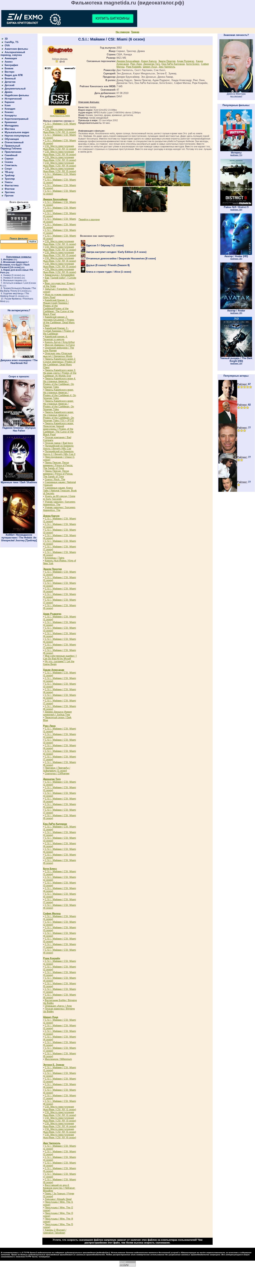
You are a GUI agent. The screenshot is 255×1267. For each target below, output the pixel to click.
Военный (10, 78)
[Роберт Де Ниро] (227, 491)
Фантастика (11, 185)
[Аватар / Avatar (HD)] (236, 254)
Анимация (11, 58)
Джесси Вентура (236, 94)
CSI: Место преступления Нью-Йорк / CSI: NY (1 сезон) (59, 130)
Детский (9, 85)
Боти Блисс (50, 868)
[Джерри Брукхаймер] (227, 452)
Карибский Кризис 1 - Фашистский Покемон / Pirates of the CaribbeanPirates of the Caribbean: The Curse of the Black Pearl (58, 307)
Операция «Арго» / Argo (58, 1005)
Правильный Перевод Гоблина (11, 147)
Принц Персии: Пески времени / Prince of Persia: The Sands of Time (58, 465)
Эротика (10, 192)
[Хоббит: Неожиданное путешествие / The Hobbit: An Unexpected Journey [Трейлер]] (19, 532)
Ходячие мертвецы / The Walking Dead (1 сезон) (14, 294)
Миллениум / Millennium (58, 1059)
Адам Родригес (52, 613)
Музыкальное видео (17, 132)
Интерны (8, 259)
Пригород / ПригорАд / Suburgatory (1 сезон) (56, 769)
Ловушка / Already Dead (58, 1199)
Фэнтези (10, 188)
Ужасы (9, 182)
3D (6, 38)
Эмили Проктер (52, 569)
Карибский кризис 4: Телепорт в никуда (55, 338)
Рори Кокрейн (51, 958)
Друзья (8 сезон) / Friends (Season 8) (107, 265)
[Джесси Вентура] (236, 91)
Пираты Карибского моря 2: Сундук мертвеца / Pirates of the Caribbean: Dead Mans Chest (59, 363)
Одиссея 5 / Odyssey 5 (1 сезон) (104, 245)
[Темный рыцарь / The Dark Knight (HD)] (236, 356)
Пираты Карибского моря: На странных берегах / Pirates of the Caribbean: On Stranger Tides (58, 405)
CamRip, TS (11, 42)
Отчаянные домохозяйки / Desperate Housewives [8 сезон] (120, 258)
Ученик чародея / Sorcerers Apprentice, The (59, 503)
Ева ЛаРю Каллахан (55, 823)
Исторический (13, 98)
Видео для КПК (14, 75)
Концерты (11, 115)
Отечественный (14, 142)
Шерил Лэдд (50, 1017)
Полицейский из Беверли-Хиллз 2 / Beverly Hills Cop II (59, 453)
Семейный (11, 155)
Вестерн (9, 71)
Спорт (8, 168)
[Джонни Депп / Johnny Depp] (227, 477)
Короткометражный (16, 118)
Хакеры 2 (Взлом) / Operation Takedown (54, 1231)
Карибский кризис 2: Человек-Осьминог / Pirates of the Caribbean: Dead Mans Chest (59, 321)
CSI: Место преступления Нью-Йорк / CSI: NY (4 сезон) (59, 164)
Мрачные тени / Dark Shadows (19, 482)
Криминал (11, 122)
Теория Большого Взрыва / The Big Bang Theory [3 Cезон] (18, 289)
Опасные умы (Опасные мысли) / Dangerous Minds (57, 355)
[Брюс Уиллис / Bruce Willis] (227, 399)
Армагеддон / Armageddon (59, 275)
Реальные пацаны (13, 280)
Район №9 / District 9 (236, 208)
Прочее (9, 195)
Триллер (10, 178)
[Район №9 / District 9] (236, 205)
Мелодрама (11, 125)
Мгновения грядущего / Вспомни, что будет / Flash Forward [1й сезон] (14, 265)
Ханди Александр (53, 669)
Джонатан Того (52, 779)
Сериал (9, 158)
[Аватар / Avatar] (236, 308)
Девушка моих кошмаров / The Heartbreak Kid (19, 361)
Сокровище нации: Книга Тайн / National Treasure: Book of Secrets (60, 490)
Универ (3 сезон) (12, 275)
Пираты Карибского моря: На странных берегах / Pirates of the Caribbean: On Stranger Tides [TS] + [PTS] (58, 416)
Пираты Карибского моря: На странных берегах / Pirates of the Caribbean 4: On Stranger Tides (59, 394)
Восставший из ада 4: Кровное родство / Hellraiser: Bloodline (59, 1188)
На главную (123, 32)
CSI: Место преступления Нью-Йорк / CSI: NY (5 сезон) (59, 170)
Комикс (9, 112)
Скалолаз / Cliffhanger (57, 773)
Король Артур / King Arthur (60, 342)
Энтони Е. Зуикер (53, 1064)
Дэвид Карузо (51, 515)
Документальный (15, 88)
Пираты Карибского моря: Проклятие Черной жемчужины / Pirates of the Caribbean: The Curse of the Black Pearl (58, 429)
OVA (7, 45)
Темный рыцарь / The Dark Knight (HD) (236, 360)
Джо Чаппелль (51, 1143)
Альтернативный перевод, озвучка (13, 53)
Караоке (9, 102)
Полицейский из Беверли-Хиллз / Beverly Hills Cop (58, 447)
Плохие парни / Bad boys (59, 443)
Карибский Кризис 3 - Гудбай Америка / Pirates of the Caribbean (58, 331)
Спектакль (11, 165)
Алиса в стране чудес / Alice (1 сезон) (108, 271)
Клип (8, 105)
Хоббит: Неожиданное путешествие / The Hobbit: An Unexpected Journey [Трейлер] (19, 537)
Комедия (10, 108)
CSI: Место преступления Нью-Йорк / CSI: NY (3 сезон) (59, 159)
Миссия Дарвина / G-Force (60, 345)
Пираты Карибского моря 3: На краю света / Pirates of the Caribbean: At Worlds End (59, 373)
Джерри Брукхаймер (55, 199)
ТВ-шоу (9, 172)
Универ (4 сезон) (12, 278)
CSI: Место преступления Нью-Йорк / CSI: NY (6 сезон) (59, 153)
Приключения (13, 151)
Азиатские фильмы (16, 48)
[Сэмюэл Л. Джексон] (227, 422)
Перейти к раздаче (89, 219)
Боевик (9, 68)
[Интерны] (236, 150)
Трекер (135, 32)
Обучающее (12, 139)
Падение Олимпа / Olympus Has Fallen (18, 429)
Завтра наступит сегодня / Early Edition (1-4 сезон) (115, 252)
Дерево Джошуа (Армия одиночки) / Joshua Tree (57, 713)
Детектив (10, 81)
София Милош (52, 913)
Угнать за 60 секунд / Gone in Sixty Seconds (59, 497)
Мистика (10, 129)
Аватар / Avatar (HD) (236, 257)
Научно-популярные (17, 135)
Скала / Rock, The (55, 479)
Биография (11, 65)
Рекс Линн (49, 725)
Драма (8, 92)
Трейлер (10, 175)
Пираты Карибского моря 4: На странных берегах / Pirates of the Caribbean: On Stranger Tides (59, 382)
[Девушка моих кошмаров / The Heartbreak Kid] (19, 358)
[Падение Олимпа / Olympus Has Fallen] (19, 425)
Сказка (9, 162)
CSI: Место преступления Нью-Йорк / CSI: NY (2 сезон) (59, 147)
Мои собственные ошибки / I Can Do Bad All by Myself (60, 657)
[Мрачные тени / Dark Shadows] (19, 480)
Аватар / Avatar (236, 311)
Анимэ (9, 61)
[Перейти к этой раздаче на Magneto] (60, 54)
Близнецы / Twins (54, 557)
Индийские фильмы (17, 95)
